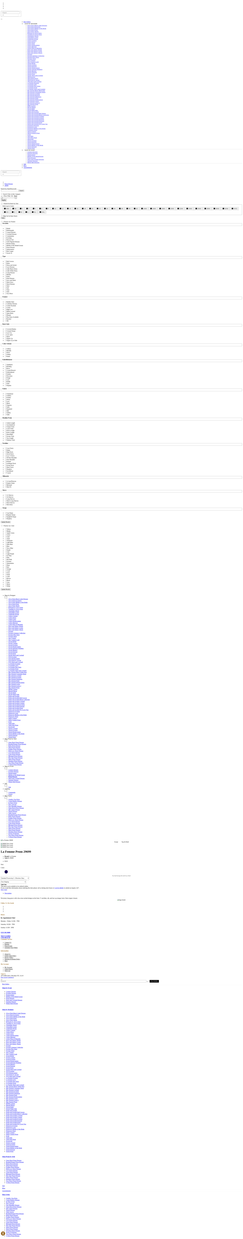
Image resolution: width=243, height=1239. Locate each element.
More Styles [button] (8, 796)
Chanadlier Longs (13, 612)
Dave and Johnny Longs (15, 628)
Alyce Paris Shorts (13, 606)
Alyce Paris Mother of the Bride (18, 602)
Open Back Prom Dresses (16, 742)
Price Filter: (7, 196)
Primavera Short (13, 716)
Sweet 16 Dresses (13, 833)
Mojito (9, 531)
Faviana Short (12, 636)
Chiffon (8, 395)
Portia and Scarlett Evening (16, 705)
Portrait (8, 461)
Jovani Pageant (12, 652)
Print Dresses (10, 278)
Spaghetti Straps (11, 517)
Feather (8, 374)
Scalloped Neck (11, 463)
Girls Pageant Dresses (13, 242)
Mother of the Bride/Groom (14, 245)
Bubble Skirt (10, 302)
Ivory (8, 573)
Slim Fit (8, 487)
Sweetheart (9, 471)
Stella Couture (12, 718)
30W (217, 209)
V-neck (8, 473)
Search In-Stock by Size (11, 203)
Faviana (10, 631)
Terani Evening (13, 730)
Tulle (7, 414)
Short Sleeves (10, 503)
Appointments (6, 1191)
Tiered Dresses (12, 811)
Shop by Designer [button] (10, 595)
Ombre (8, 354)
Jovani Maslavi (12, 650)
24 (107, 209)
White (8, 586)
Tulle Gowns (12, 813)
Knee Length (10, 432)
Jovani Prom (12, 653)
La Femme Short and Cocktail (17, 670)
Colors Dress (12, 618)
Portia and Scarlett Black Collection (19, 699)
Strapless (9, 469)
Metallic (8, 350)
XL (35, 212)
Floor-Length (10, 430)
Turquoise (10, 540)
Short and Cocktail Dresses (16, 778)
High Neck (9, 452)
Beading (8, 366)
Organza (9, 405)
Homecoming (10, 243)
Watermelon (10, 563)
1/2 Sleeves (9, 495)
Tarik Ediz (11, 723)
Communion (10, 236)
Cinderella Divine (13, 614)
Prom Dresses (10, 247)
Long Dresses (10, 273)
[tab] (123, 666)
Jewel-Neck (10, 454)
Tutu (7, 291)
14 (70, 209)
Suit (7, 288)
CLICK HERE (59, 888)
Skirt (7, 286)
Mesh (8, 403)
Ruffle (8, 381)
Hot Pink (9, 559)
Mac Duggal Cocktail (14, 676)
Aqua (8, 538)
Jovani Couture (12, 643)
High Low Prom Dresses (15, 751)
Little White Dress (11, 271)
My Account (8, 967)
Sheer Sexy (9, 282)
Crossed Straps (10, 331)
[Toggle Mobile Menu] (1, 979)
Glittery (8, 349)
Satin (7, 407)
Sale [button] (6, 783)
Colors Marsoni (13, 623)
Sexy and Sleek (11, 280)
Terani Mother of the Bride (16, 734)
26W (199, 209)
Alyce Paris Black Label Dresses (18, 599)
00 (15, 209)
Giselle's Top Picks (14, 799)
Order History (9, 969)
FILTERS (154, 981)
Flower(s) (9, 376)
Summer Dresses (13, 780)
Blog (6, 961)
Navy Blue (10, 548)
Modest (8, 274)
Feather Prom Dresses (14, 749)
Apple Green (10, 533)
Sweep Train (10, 436)
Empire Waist (10, 483)
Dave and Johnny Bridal (15, 626)
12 (63, 209)
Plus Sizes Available (12, 317)
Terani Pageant (12, 735)
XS (7, 212)
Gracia (10, 794)
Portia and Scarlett (13, 696)
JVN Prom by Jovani (14, 660)
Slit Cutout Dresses (14, 809)
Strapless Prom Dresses (15, 761)
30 (129, 209)
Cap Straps (9, 513)
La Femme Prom (13, 669)
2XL (43, 212)
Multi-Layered (10, 311)
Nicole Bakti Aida (13, 694)
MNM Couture (12, 689)
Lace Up (9, 333)
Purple (8, 550)
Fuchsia (9, 561)
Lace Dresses (10, 267)
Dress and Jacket (11, 265)
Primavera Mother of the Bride (17, 715)
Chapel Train (10, 427)
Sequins (8, 385)
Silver (8, 584)
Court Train (9, 428)
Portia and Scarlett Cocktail (16, 701)
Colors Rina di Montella (15, 624)
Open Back (9, 313)
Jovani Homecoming (14, 647)
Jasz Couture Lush (13, 640)
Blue (8, 546)
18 (85, 209)
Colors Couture (13, 616)
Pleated (8, 315)
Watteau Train (10, 440)
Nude (8, 574)
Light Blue (10, 542)
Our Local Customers (7, 977)
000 (7, 209)
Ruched (8, 319)
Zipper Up (9, 338)
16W (154, 209)
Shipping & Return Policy (12, 959)
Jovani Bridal (12, 641)
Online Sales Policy (10, 956)
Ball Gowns (10, 261)
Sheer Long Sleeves (12, 501)
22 (100, 209)
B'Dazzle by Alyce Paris (15, 607)
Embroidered (10, 372)
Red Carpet (9, 251)
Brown (9, 578)
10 (55, 209)
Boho (8, 263)
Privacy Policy (9, 957)
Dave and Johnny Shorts (15, 629)
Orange (9, 569)
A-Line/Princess (11, 481)
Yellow (9, 529)
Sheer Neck (9, 467)
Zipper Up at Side (11, 340)
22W (181, 209)
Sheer (8, 336)
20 (92, 209)
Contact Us (8, 942)
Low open (9, 335)
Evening (8, 238)
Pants (8, 276)
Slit (7, 321)
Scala (10, 722)
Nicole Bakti (12, 693)
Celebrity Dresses (11, 304)
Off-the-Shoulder (11, 458)
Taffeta (8, 413)
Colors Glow (12, 619)
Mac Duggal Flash (13, 681)
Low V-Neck (10, 456)
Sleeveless (9, 504)
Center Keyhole (11, 305)
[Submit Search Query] (147, 981)
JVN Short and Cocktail (15, 662)
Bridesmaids (10, 230)
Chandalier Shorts (13, 611)
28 (122, 209)
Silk (7, 411)
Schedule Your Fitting (11, 947)
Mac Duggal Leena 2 (14, 686)
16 (77, 209)
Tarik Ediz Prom (13, 725)
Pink (8, 557)
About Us (7, 954)
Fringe (8, 378)
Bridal (8, 228)
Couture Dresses (13, 770)
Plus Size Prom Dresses (15, 758)
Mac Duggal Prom (13, 687)
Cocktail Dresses (11, 234)
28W (208, 209)
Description (8, 893)
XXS (235, 209)
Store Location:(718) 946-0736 (6, 936)
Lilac (8, 552)
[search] (11, 13)
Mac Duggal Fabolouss (15, 679)
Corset (8, 307)
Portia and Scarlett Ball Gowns (17, 698)
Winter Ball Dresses (14, 782)
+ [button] (5, 740)
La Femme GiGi (13, 665)
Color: (3, 867)
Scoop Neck (10, 465)
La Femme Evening (14, 664)
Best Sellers (5, 984)
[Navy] (6, 871)
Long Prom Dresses (14, 754)
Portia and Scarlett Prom (15, 708)
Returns (7, 944)
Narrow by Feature (9, 221)
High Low (9, 309)
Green (8, 535)
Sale (9, 787)
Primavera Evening (14, 711)
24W (190, 209)
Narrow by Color (9, 526)
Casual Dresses (11, 232)
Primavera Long (13, 713)
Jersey (8, 399)
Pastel (8, 356)
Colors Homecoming (14, 621)
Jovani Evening (13, 645)
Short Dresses (10, 284)
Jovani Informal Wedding (16, 648)
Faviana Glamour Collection (16, 633)
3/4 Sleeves (9, 497)
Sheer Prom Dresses (14, 759)
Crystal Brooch (11, 370)
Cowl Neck (9, 448)
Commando (11, 792)
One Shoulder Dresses (15, 806)
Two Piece (9, 293)
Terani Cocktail (13, 728)
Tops (7, 290)
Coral (8, 571)
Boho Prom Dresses (14, 746)
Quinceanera (10, 249)
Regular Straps (10, 515)
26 (114, 209)
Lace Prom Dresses (14, 752)
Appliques (9, 364)
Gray (8, 582)
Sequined (9, 409)
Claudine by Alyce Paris (15, 609)
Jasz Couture (12, 638)
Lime (8, 537)
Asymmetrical (10, 425)
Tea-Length (9, 438)
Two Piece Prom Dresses (15, 763)
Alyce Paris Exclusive (15, 600)
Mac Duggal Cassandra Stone (17, 674)
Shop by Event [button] (9, 766)
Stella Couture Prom (14, 720)
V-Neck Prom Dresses (15, 764)
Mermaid (9, 485)
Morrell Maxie (12, 691)
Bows (8, 368)
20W (172, 209)
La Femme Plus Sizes (14, 667)
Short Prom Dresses (14, 747)
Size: (2, 864)
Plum (8, 565)
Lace (7, 380)
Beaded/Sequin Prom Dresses (17, 744)
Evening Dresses (13, 771)
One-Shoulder (10, 459)
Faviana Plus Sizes (14, 635)
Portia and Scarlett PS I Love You (18, 710)
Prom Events (8, 946)
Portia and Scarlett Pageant (16, 706)
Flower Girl (9, 240)
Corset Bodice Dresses (15, 801)
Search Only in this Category (11, 194)
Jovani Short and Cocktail (16, 655)
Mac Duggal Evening (14, 677)
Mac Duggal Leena (14, 684)
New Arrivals (12, 804)
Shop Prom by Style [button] (11, 739)
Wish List (7, 971)
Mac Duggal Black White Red (17, 672)
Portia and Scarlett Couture (16, 703)
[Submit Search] (3, 174)
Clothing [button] (7, 789)
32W (226, 209)
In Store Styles (12, 803)
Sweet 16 (9, 253)
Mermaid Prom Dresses (15, 756)
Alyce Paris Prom (13, 604)
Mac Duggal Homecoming (16, 682)
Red (8, 567)
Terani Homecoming (14, 732)
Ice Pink (9, 555)
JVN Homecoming (14, 658)
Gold (8, 576)
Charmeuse (9, 394)
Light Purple (10, 554)
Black (8, 580)
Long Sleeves (10, 499)
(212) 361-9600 (5, 932)
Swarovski (11, 727)
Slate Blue (10, 544)
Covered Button (11, 329)
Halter (8, 450)
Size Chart (4, 889)
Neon (8, 352)
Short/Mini (9, 434)
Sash (7, 383)
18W (163, 209)
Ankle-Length (10, 423)
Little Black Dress (11, 269)
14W (145, 209)
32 (137, 209)
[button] (27, 22)
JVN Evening (12, 657)
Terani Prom (12, 737)
